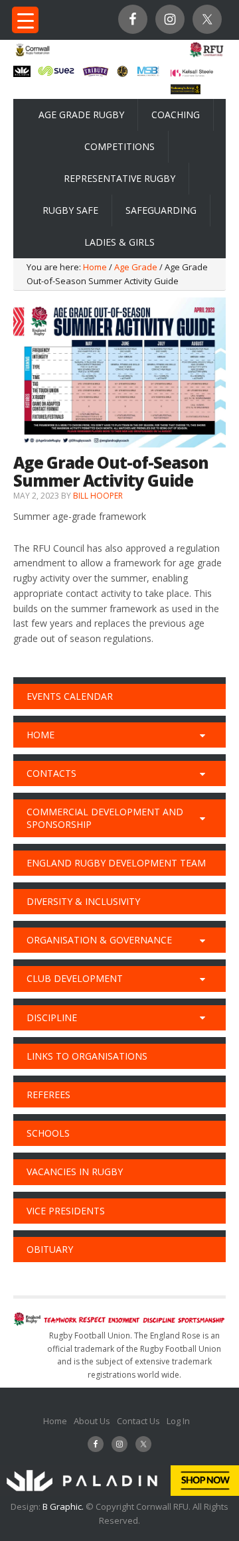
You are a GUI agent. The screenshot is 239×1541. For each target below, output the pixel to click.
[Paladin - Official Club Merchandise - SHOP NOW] (119, 1493)
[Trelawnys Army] (185, 90)
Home (55, 1421)
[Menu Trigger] (25, 20)
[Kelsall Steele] (192, 73)
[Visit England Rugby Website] (206, 55)
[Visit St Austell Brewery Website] (96, 75)
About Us (92, 1421)
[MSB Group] (148, 73)
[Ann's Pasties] (122, 73)
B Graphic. (64, 1506)
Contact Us (138, 1421)
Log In (178, 1421)
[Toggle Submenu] (202, 735)
